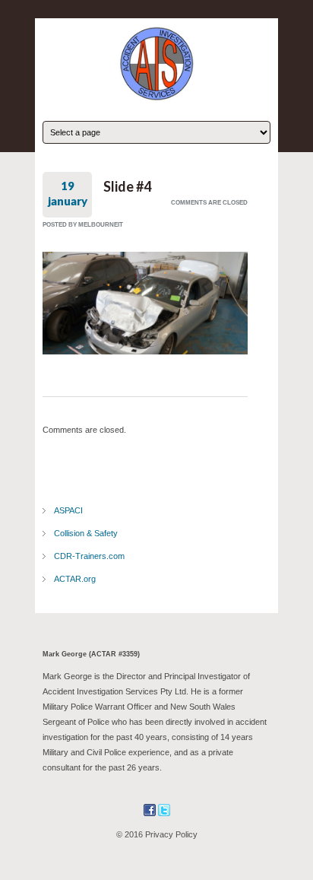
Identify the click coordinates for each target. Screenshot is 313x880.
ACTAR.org (75, 578)
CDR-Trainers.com (89, 556)
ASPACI (68, 510)
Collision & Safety (86, 533)
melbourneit (100, 224)
